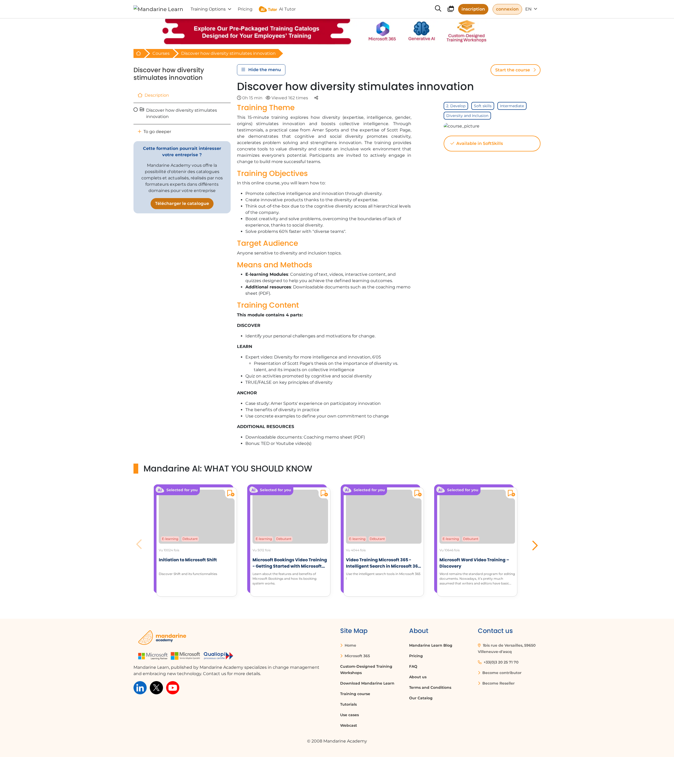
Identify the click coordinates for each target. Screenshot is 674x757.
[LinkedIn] (140, 687)
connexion (507, 9)
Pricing (416, 655)
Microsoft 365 (357, 655)
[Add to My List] (229, 494)
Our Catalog (421, 698)
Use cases (349, 714)
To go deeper (156, 131)
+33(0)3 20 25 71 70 (500, 662)
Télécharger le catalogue (182, 203)
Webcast (348, 725)
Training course (355, 693)
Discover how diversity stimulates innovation (168, 74)
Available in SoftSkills (479, 143)
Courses (161, 53)
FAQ (413, 666)
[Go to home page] (158, 9)
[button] (534, 544)
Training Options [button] (208, 9)
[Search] (438, 9)
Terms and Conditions (430, 687)
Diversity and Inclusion (467, 115)
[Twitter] (156, 687)
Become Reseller (498, 683)
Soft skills (483, 106)
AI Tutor (287, 9)
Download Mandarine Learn (367, 683)
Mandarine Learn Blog (430, 645)
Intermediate (512, 106)
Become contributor (501, 672)
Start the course (513, 69)
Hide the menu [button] (264, 69)
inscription (473, 9)
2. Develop (455, 106)
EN (529, 9)
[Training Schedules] (450, 9)
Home (350, 645)
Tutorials (348, 704)
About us (418, 677)
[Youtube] (172, 687)
